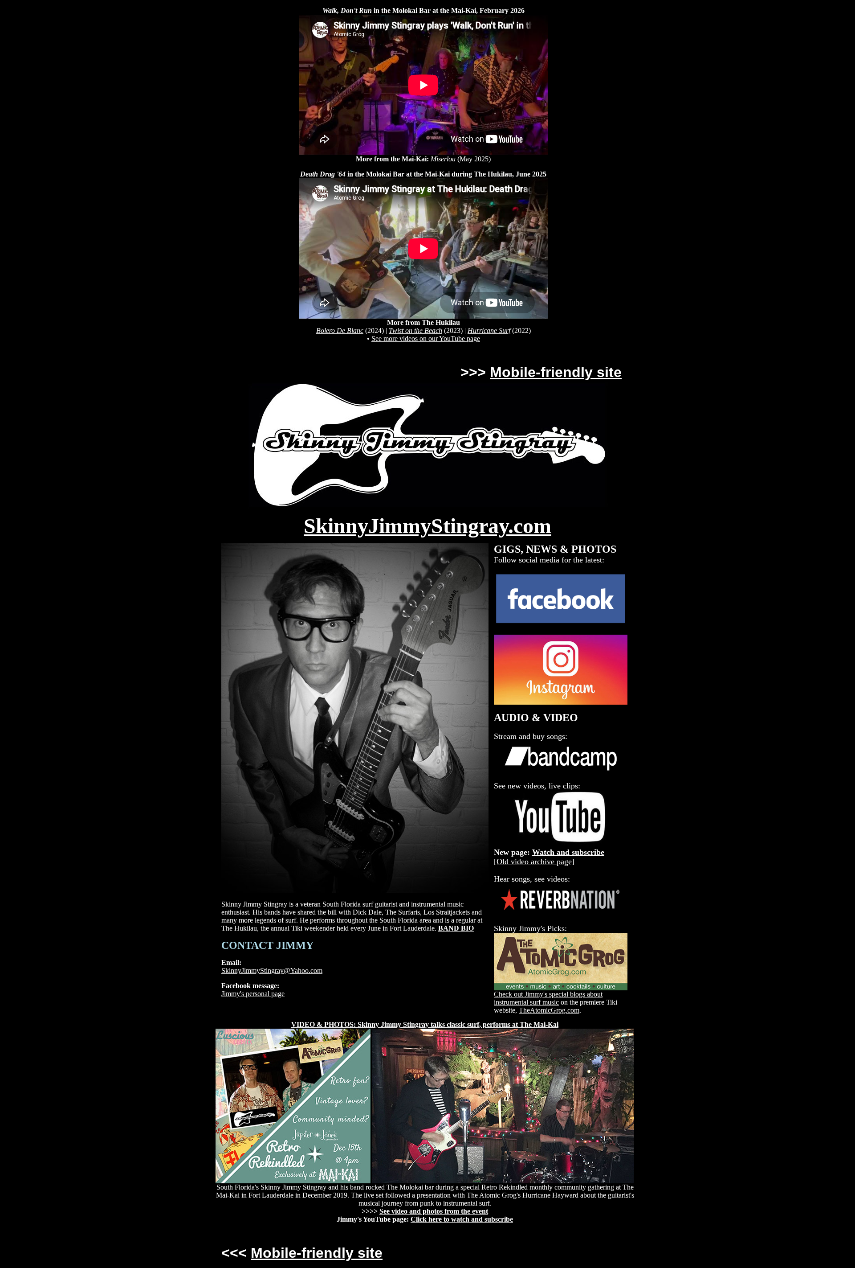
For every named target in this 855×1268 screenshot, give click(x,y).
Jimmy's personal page (253, 993)
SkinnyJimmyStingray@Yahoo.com (271, 970)
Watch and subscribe (568, 852)
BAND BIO (456, 928)
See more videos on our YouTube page (425, 338)
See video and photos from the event (433, 1211)
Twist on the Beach (415, 330)
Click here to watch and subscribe (462, 1219)
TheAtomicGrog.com (549, 1010)
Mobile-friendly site (556, 372)
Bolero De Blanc (339, 330)
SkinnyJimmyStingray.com (427, 526)
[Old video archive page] (534, 861)
